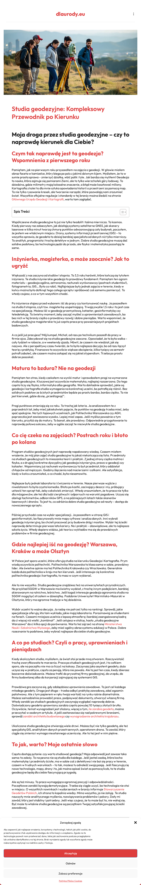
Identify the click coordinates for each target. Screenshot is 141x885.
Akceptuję (70, 853)
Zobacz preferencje (70, 873)
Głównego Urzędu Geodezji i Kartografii (38, 199)
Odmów (70, 863)
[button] (135, 822)
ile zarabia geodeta (101, 709)
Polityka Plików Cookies (70, 880)
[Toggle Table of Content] (121, 212)
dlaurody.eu (70, 13)
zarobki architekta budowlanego (44, 716)
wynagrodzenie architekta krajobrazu (94, 716)
